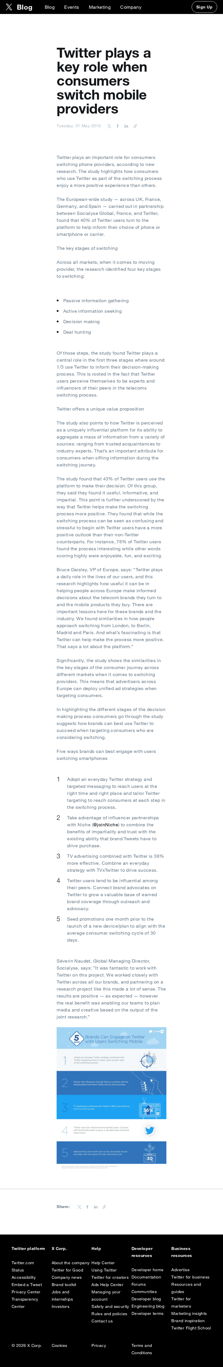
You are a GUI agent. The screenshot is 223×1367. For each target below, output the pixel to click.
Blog (50, 7)
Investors (61, 1306)
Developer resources (142, 1252)
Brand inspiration (188, 1320)
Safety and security (110, 1306)
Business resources (181, 1252)
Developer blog (146, 1298)
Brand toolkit (64, 1284)
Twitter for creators (110, 1277)
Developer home (148, 1269)
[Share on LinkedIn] (125, 125)
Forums (139, 1284)
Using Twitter (104, 1270)
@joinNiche (105, 824)
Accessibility (24, 1277)
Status (18, 1270)
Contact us (102, 1321)
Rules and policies (109, 1313)
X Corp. (59, 1248)
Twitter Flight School (191, 1328)
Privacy (98, 1345)
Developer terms (148, 1313)
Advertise (180, 1269)
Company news (67, 1277)
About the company (71, 1262)
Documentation (146, 1277)
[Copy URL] (134, 125)
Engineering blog (148, 1306)
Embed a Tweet (27, 1284)
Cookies (59, 1345)
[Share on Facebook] (116, 125)
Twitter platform (28, 1248)
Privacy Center (26, 1292)
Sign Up (204, 7)
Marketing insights (189, 1313)
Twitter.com (23, 1262)
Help (96, 1248)
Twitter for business (190, 1277)
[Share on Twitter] (109, 125)
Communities (144, 1291)
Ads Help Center (107, 1284)
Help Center (103, 1262)
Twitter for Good (67, 1270)
